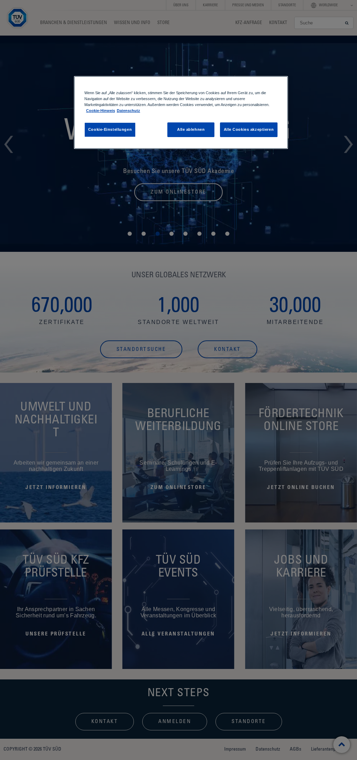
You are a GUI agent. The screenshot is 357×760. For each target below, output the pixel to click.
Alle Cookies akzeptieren (249, 129)
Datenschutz (128, 110)
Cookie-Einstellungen (110, 129)
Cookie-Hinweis (100, 110)
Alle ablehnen (191, 129)
